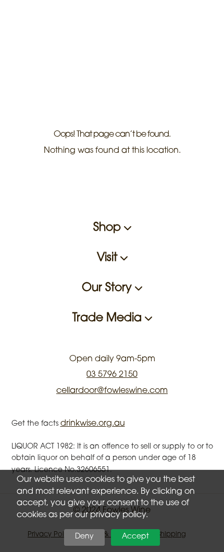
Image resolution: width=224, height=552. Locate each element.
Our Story (108, 288)
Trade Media (108, 318)
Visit (108, 258)
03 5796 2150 (112, 375)
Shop (108, 228)
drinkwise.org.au (92, 423)
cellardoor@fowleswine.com (112, 391)
